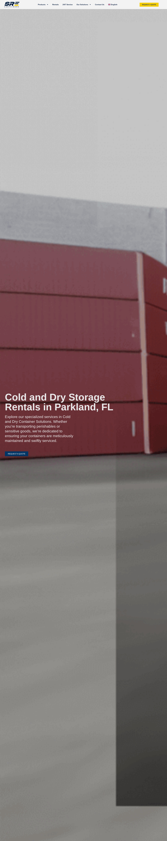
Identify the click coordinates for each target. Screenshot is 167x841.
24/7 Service (68, 5)
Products (41, 5)
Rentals (55, 5)
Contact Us (99, 5)
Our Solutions (82, 5)
